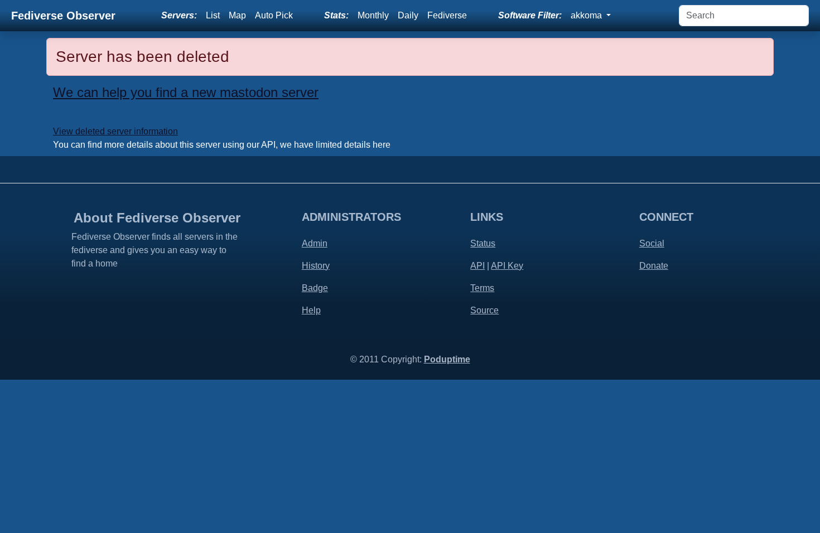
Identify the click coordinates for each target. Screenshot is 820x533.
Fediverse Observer (63, 15)
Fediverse (447, 15)
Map (237, 15)
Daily (408, 15)
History (316, 265)
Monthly (373, 15)
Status (482, 243)
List (213, 15)
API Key (507, 265)
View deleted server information (115, 131)
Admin (314, 243)
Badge (315, 288)
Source (484, 310)
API (477, 265)
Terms (482, 288)
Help (311, 310)
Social (651, 243)
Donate (653, 265)
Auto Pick (274, 15)
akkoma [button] (587, 15)
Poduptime (447, 359)
